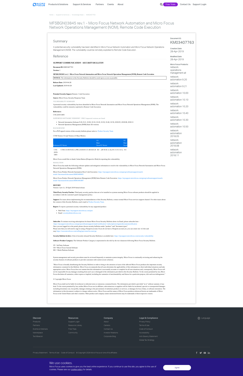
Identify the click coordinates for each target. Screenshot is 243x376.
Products (36, 321)
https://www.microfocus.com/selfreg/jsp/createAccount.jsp (76, 231)
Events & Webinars (40, 329)
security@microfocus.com (72, 213)
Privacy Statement (40, 353)
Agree (177, 367)
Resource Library (75, 325)
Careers (107, 325)
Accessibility (144, 333)
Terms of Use (144, 325)
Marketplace (38, 333)
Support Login (199, 4)
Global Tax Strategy (146, 340)
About (106, 321)
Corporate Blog (110, 336)
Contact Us (185, 4)
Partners (36, 325)
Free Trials (170, 4)
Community (73, 333)
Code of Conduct (146, 329)
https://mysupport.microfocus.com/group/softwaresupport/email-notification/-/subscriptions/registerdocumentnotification (95, 224)
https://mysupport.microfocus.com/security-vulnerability (133, 236)
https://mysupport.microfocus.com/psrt (79, 211)
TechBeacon (38, 336)
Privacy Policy (144, 321)
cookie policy (77, 369)
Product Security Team (105, 131)
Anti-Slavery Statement (148, 336)
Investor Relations (111, 333)
